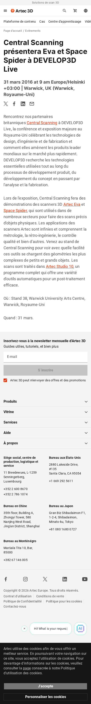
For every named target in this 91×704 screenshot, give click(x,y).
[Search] (64, 10)
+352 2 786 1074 (16, 494)
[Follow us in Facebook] (6, 579)
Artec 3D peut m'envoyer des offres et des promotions (48, 380)
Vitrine (9, 412)
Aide (7, 433)
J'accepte (45, 686)
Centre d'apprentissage (64, 21)
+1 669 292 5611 (61, 481)
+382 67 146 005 (16, 560)
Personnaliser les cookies (45, 697)
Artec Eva (71, 204)
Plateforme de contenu (20, 21)
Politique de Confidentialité (23, 601)
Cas (42, 21)
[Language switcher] (85, 10)
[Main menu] (5, 10)
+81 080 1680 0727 (63, 529)
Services (10, 422)
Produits (10, 401)
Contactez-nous (15, 606)
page (27, 668)
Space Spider (15, 210)
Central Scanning (42, 122)
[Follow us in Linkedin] (65, 579)
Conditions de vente (50, 596)
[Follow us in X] (45, 579)
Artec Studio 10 (59, 266)
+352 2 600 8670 (16, 489)
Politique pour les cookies (64, 601)
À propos (11, 443)
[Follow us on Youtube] (84, 579)
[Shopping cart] (75, 10)
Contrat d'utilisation (18, 596)
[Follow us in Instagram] (25, 579)
